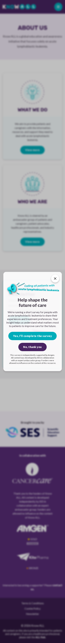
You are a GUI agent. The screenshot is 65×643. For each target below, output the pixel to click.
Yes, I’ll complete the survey (32, 335)
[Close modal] (55, 279)
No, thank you (32, 346)
